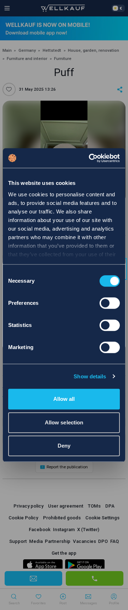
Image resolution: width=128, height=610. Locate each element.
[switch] (110, 303)
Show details (90, 376)
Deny (64, 446)
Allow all (64, 399)
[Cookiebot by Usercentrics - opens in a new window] (90, 158)
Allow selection (64, 422)
